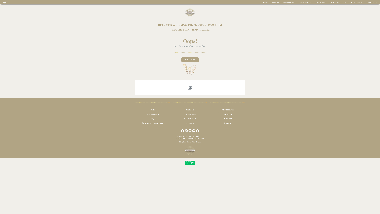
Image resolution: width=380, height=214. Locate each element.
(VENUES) (227, 123)
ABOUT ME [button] (275, 2)
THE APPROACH (228, 110)
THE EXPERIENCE (152, 114)
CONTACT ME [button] (372, 2)
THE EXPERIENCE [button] (304, 2)
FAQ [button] (344, 2)
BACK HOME (190, 60)
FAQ (152, 119)
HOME (152, 110)
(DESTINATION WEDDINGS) (152, 123)
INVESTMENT (227, 114)
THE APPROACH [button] (288, 2)
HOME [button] (265, 2)
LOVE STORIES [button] (320, 2)
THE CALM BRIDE (190, 119)
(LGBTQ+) (190, 123)
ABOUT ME (190, 110)
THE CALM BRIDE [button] (356, 2)
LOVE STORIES (190, 114)
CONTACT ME (227, 119)
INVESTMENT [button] (334, 2)
